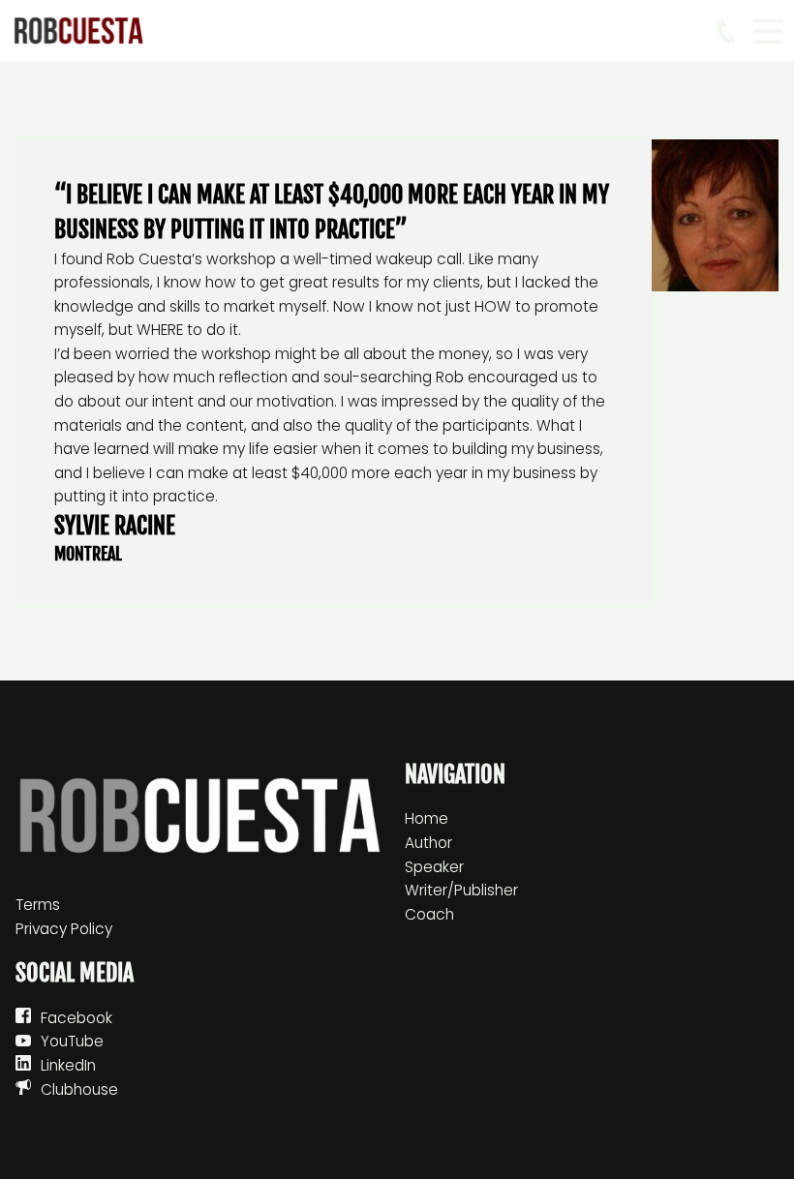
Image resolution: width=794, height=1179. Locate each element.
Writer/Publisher (461, 890)
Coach (429, 914)
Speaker (434, 867)
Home (426, 818)
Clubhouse (79, 1089)
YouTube (72, 1041)
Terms (37, 904)
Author (428, 842)
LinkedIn (68, 1065)
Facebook (76, 1018)
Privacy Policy (63, 929)
